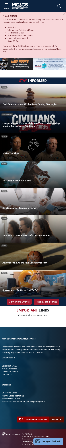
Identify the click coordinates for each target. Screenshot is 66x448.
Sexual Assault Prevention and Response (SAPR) (23, 401)
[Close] (64, 14)
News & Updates (9, 368)
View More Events (19, 301)
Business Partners (10, 371)
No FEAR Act (27, 434)
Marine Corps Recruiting (13, 395)
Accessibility (26, 439)
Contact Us (7, 374)
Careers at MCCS (9, 365)
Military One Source (11, 398)
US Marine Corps (9, 392)
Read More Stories (46, 301)
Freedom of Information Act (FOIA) (36, 436)
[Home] (20, 6)
